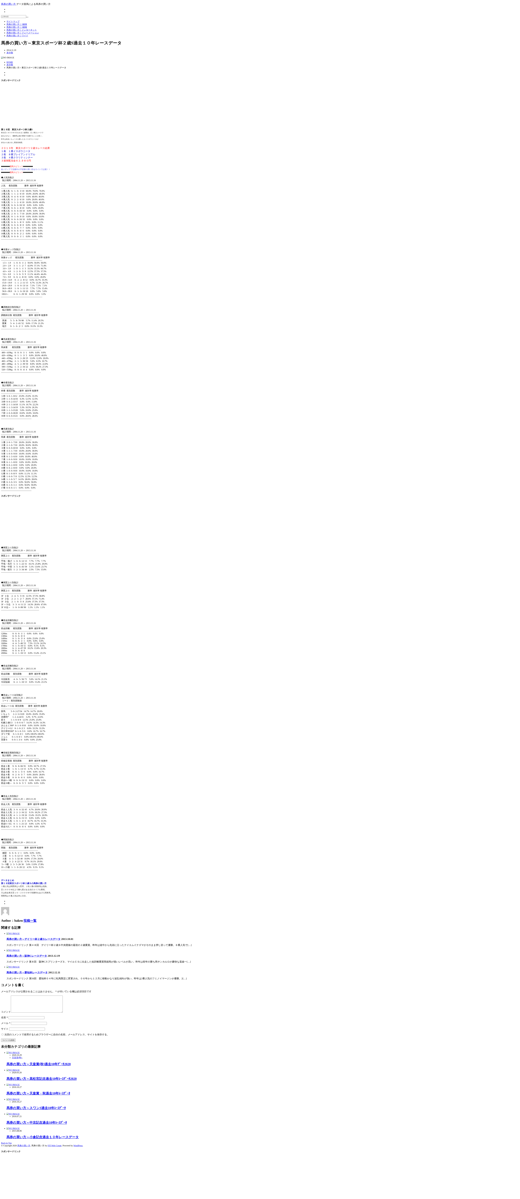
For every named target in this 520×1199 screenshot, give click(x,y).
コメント (6, 1011)
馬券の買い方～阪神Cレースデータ (26, 955)
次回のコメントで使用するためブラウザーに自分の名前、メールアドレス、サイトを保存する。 (56, 1034)
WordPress (78, 1145)
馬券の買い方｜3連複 (16, 27)
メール (5, 1023)
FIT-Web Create (54, 1145)
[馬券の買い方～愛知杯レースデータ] (13, 967)
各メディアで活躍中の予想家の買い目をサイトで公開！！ (25, 169)
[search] (27, 17)
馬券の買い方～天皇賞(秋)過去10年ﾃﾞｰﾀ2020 (38, 1064)
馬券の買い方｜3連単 (16, 24)
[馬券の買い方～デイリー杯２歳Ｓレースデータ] (13, 933)
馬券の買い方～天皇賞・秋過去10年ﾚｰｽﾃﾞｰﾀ (38, 1093)
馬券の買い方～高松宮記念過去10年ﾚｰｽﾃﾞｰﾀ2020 (41, 1078)
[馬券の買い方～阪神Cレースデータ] (13, 950)
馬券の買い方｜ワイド (17, 36)
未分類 (9, 53)
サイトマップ (13, 21)
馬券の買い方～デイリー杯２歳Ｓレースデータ (33, 939)
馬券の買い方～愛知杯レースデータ (27, 972)
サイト (4, 1029)
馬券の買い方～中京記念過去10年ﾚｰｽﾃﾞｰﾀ (36, 1122)
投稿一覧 (30, 920)
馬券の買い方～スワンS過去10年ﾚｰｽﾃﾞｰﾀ (36, 1108)
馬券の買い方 (23, 1145)
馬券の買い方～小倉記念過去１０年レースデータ (42, 1137)
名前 (4, 1017)
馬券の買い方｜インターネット (21, 30)
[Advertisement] (260, 104)
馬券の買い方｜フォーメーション (22, 33)
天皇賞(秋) (17, 1057)
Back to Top (6, 1143)
